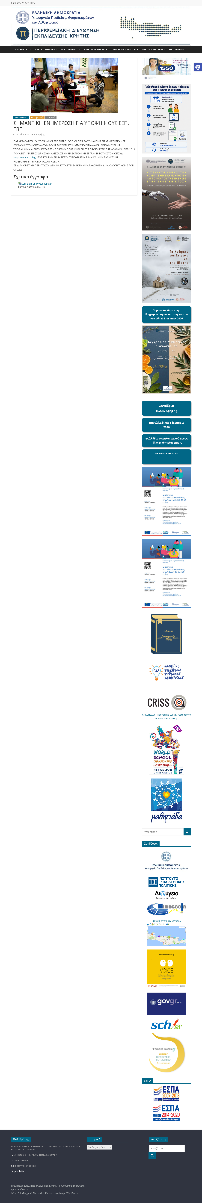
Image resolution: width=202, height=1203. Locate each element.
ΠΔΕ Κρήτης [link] (39, 134)
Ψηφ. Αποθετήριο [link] (152, 49)
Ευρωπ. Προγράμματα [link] (125, 49)
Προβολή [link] (51, 117)
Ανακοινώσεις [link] (69, 49)
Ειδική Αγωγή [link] (37, 117)
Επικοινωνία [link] (176, 49)
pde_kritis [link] (19, 1171)
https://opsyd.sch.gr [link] (25, 157)
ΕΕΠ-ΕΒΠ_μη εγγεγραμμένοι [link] (36, 183)
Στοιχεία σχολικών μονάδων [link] (166, 920)
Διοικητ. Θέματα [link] (45, 49)
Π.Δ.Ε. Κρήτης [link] (21, 49)
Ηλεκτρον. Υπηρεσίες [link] (96, 49)
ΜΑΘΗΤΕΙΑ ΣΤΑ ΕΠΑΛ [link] (166, 453)
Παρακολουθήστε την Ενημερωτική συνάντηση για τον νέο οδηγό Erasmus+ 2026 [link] (166, 314)
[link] (198, 67)
